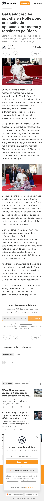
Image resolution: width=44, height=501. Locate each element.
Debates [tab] (25, 384)
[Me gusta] (4, 53)
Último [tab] (17, 384)
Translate (7, 10)
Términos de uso (30, 476)
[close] (37, 437)
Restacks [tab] (18, 354)
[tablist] (13, 354)
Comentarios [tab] (8, 354)
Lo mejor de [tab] (7, 384)
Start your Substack (16, 494)
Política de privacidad (28, 481)
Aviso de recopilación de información (25, 326)
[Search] (39, 383)
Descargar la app (31, 494)
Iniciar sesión (36, 3)
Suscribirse (25, 3)
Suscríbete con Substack (23, 471)
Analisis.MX (12, 46)
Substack (12, 498)
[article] (22, 398)
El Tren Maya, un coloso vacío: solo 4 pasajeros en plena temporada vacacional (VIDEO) (16, 393)
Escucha (38, 47)
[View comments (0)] (10, 53)
